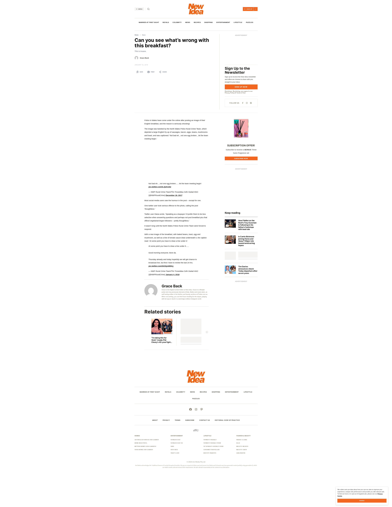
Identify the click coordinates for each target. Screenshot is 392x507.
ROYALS (166, 22)
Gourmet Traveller (212, 421)
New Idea (174, 421)
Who (172, 417)
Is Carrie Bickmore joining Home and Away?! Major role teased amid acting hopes (246, 212)
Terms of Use (241, 64)
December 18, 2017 (174, 166)
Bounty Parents (210, 424)
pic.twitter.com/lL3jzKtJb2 (159, 158)
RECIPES (197, 22)
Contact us (204, 391)
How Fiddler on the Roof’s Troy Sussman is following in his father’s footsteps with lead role (247, 195)
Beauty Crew (241, 421)
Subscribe (189, 391)
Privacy (166, 391)
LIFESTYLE (238, 22)
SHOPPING (208, 22)
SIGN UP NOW (241, 58)
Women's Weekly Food (212, 414)
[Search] (148, 9)
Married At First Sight (149, 22)
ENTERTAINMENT (223, 22)
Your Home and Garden (144, 421)
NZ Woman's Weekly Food (213, 417)
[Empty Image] (230, 227)
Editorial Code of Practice (227, 391)
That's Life (175, 424)
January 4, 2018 (172, 246)
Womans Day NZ (177, 414)
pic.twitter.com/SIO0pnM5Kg (160, 237)
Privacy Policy (230, 64)
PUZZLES (249, 22)
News (144, 35)
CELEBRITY (177, 22)
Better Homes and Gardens (145, 417)
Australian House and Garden (147, 411)
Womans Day (175, 411)
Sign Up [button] (249, 9)
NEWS (187, 22)
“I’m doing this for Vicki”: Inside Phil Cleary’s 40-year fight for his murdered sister (161, 311)
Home (136, 35)
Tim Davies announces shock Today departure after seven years (247, 241)
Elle (238, 414)
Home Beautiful (141, 414)
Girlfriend (240, 424)
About (155, 391)
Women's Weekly (210, 411)
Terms (177, 391)
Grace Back (144, 58)
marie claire (241, 411)
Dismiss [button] (361, 500)
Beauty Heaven (242, 417)
